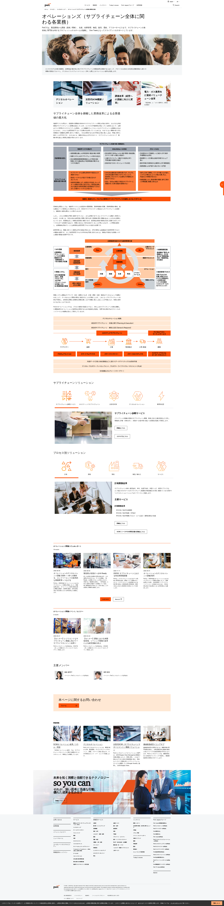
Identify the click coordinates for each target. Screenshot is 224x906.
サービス (52, 9)
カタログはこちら (122, 436)
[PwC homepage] (48, 4)
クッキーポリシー (175, 903)
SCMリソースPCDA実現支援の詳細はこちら (131, 531)
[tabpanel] (113, 426)
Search (177, 5)
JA (177, 1)
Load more (105, 599)
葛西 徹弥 (107, 672)
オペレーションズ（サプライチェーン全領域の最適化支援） (82, 9)
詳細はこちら (121, 428)
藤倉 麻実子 (68, 672)
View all (117, 599)
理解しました (216, 903)
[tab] (66, 403)
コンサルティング (61, 9)
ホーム (46, 9)
